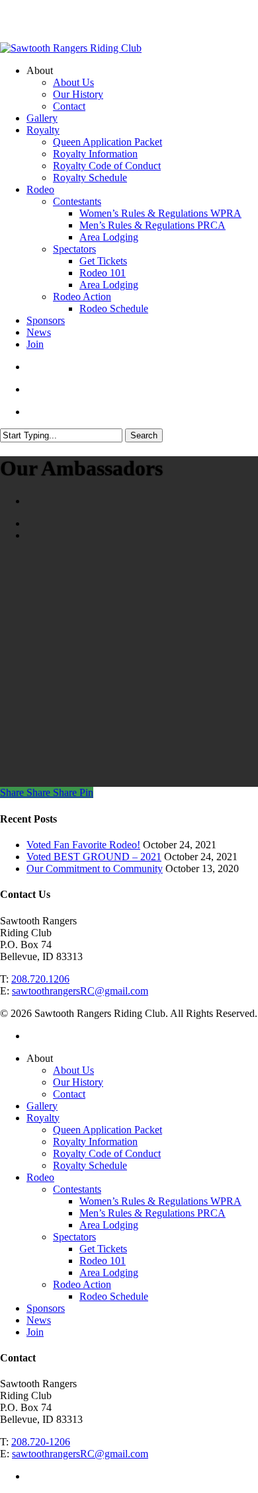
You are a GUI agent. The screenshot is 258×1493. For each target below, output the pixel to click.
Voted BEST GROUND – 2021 (93, 856)
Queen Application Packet (107, 1129)
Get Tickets (103, 1248)
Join (35, 1332)
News (38, 1320)
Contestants (77, 1189)
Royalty (43, 1117)
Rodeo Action (82, 1284)
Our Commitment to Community (94, 868)
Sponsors (45, 1308)
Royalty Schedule (90, 1165)
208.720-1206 (40, 1441)
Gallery (42, 1105)
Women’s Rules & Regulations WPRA (160, 1201)
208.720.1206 (40, 979)
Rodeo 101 (102, 1260)
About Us (73, 1070)
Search (143, 435)
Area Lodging (108, 1225)
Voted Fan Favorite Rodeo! (83, 844)
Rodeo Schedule (113, 1296)
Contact (69, 1094)
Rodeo (40, 1177)
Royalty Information (95, 1141)
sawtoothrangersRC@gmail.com (80, 990)
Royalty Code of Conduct (107, 1153)
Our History (78, 1082)
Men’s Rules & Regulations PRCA (152, 1213)
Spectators (74, 1236)
